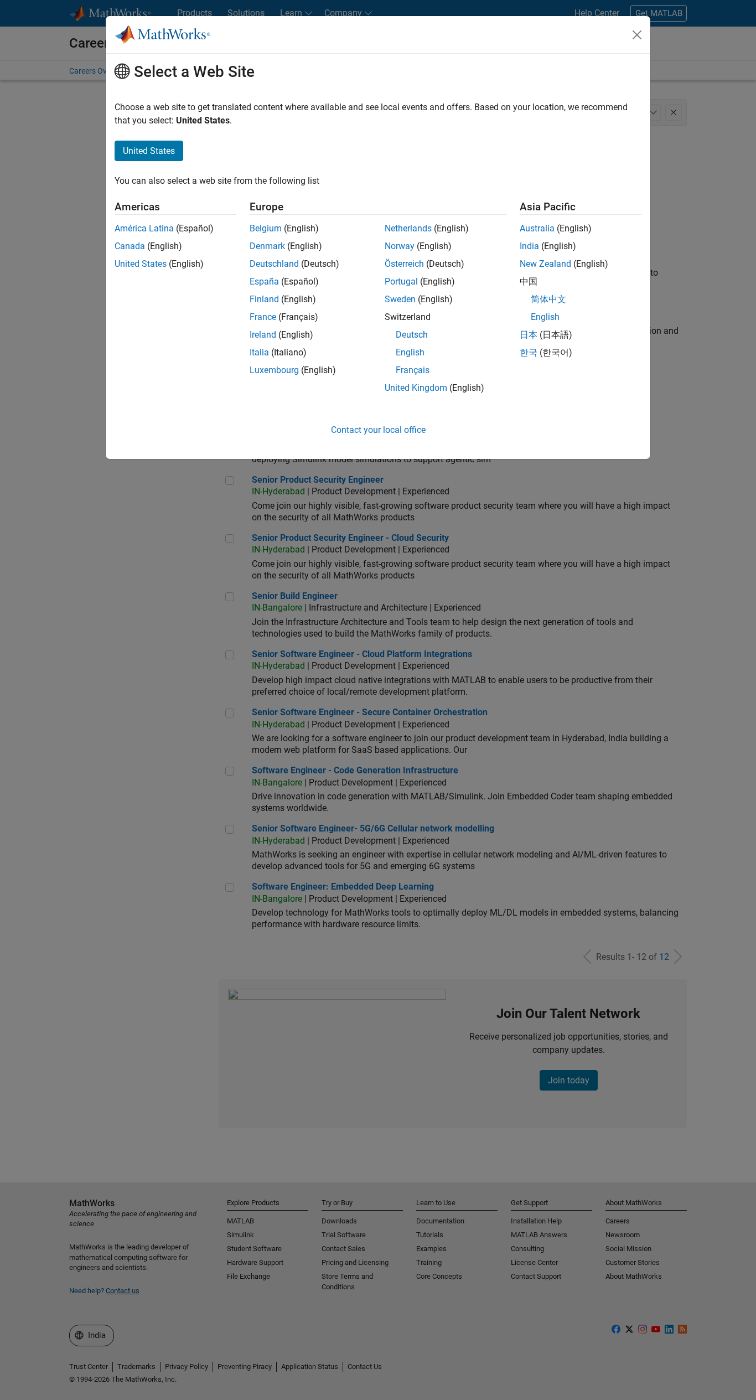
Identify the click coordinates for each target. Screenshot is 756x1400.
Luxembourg (274, 370)
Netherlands (408, 228)
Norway (400, 246)
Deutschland (274, 264)
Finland (264, 299)
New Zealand (545, 264)
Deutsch (412, 334)
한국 (528, 352)
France (263, 317)
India (529, 246)
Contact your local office (378, 430)
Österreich (404, 264)
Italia (259, 352)
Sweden (400, 299)
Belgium (266, 228)
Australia (537, 228)
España (264, 281)
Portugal (401, 281)
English (410, 352)
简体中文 (548, 299)
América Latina (144, 228)
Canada (130, 246)
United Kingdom (416, 388)
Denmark (267, 246)
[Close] (637, 35)
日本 (528, 334)
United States (141, 264)
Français (412, 370)
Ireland (263, 334)
